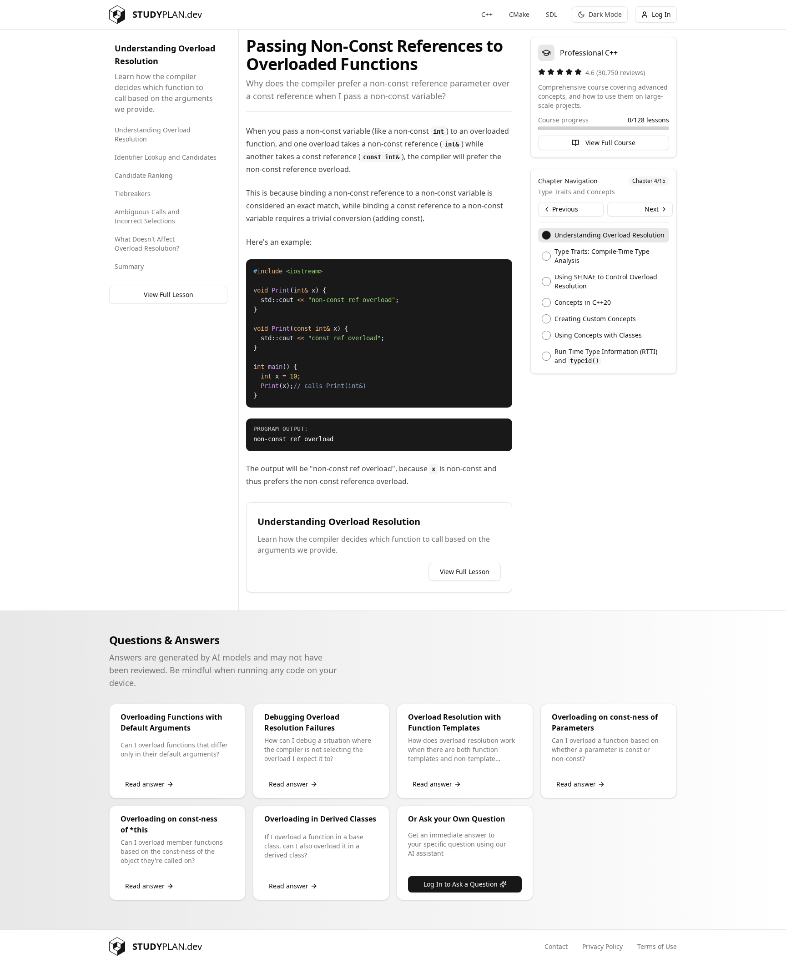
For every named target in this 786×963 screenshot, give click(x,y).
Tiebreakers (133, 193)
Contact (556, 946)
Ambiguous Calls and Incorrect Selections (147, 216)
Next (652, 209)
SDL (551, 14)
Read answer (145, 784)
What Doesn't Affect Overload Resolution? (147, 243)
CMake (519, 14)
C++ (487, 14)
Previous (565, 209)
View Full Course (610, 142)
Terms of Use (657, 946)
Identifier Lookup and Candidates (166, 157)
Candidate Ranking (144, 175)
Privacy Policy (602, 946)
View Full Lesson (168, 294)
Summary (129, 266)
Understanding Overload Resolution (153, 134)
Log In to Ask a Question (460, 884)
